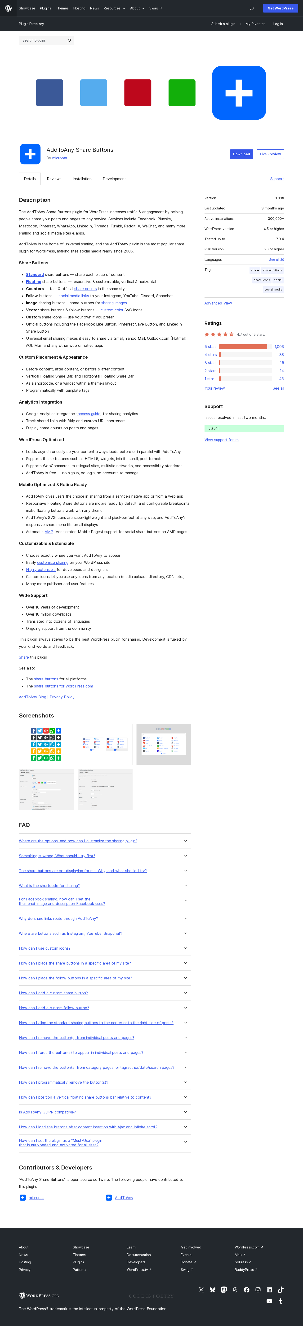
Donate (188, 1262)
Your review (215, 388)
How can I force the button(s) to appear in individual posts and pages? (81, 1052)
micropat (59, 158)
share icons (262, 280)
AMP (49, 531)
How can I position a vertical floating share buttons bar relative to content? (85, 1097)
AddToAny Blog (32, 697)
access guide (89, 413)
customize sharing (52, 562)
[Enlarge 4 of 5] (67, 775)
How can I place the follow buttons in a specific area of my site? (75, 978)
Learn (131, 1247)
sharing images (114, 302)
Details (30, 178)
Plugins (78, 1262)
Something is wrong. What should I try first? (57, 856)
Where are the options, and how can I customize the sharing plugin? (78, 841)
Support (277, 178)
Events (186, 1255)
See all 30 (276, 259)
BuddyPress (246, 1270)
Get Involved (191, 1247)
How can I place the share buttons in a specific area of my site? (75, 963)
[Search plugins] (69, 40)
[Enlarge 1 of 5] (67, 730)
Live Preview (270, 154)
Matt (240, 1255)
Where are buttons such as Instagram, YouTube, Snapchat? (70, 933)
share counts (85, 288)
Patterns (79, 1270)
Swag (187, 1270)
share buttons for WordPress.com (63, 686)
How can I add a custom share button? (53, 993)
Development (114, 178)
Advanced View (218, 303)
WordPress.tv (139, 1270)
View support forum (222, 439)
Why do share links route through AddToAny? (58, 918)
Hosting (25, 1262)
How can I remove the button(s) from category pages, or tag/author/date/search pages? (96, 1067)
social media (273, 289)
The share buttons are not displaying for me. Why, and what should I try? (83, 871)
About (23, 1247)
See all (278, 388)
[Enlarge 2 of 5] (126, 730)
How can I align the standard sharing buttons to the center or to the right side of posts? (96, 1023)
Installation (82, 178)
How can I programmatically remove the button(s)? (63, 1082)
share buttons (46, 679)
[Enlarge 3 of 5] (185, 730)
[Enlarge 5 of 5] (126, 775)
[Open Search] (251, 8)
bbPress (243, 1262)
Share (24, 657)
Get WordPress (281, 8)
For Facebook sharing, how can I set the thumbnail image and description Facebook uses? (62, 901)
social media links (74, 295)
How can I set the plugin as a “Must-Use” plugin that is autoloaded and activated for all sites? (60, 1142)
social (278, 280)
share (255, 270)
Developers (136, 1262)
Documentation (139, 1255)
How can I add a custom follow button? (54, 1008)
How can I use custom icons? (45, 948)
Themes (79, 1255)
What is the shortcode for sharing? (49, 885)
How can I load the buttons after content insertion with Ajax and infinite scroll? (88, 1127)
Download (241, 154)
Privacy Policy (62, 697)
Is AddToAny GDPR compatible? (47, 1112)
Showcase (81, 1247)
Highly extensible (41, 569)
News (23, 1255)
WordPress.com (249, 1247)
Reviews (54, 178)
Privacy (25, 1270)
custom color (112, 310)
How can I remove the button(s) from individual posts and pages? (76, 1037)
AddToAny (124, 1197)
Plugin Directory (31, 24)
